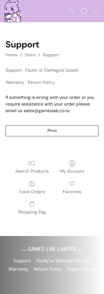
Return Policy (41, 82)
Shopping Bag (32, 212)
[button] (12, 11)
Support (51, 55)
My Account (72, 171)
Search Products (32, 171)
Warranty (15, 82)
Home (11, 55)
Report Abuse (81, 269)
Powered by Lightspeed (52, 279)
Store (30, 55)
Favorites (72, 192)
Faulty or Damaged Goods (51, 70)
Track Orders (32, 192)
